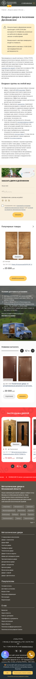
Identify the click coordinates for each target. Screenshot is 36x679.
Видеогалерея (6, 600)
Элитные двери (6, 545)
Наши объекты (6, 624)
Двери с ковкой (6, 573)
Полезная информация (9, 594)
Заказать (18, 215)
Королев (30, 510)
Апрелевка (6, 506)
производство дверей (8, 68)
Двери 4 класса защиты (9, 553)
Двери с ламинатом (8, 540)
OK (7, 673)
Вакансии (5, 610)
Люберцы (15, 514)
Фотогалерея (5, 597)
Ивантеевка (21, 510)
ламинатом (20, 104)
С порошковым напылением (10, 537)
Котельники (6, 514)
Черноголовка (28, 518)
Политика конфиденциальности (11, 626)
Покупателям (8, 581)
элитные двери (19, 134)
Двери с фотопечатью (8, 575)
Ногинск (23, 514)
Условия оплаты (7, 586)
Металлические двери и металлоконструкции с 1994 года (12, 3)
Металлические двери (12, 532)
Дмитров (30, 506)
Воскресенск (18, 506)
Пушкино (31, 514)
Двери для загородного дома (10, 556)
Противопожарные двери (9, 559)
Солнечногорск (7, 518)
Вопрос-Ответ (6, 591)
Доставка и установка (8, 589)
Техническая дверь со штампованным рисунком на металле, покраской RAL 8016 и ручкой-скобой (17, 386)
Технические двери (7, 551)
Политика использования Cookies (12, 629)
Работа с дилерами (7, 615)
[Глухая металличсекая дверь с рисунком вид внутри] (25, 368)
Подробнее (9, 396)
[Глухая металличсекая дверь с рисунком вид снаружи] (10, 368)
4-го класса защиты (16, 138)
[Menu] (34, 3)
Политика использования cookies (18, 676)
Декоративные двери (8, 562)
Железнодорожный (9, 510)
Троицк (18, 518)
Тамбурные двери (7, 548)
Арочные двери (6, 567)
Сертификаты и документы (10, 618)
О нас (4, 605)
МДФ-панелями (20, 90)
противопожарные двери (25, 122)
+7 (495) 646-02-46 (26, 3)
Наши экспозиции (7, 621)
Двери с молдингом (8, 564)
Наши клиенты (6, 613)
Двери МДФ (5, 542)
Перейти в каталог (18, 278)
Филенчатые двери (7, 570)
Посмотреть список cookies (22, 673)
